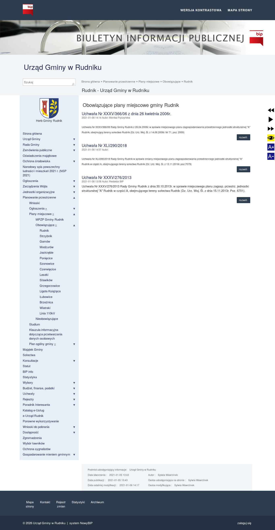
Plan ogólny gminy (42, 344)
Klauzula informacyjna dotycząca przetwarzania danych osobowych (45, 334)
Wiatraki (45, 308)
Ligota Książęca (50, 291)
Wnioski (34, 203)
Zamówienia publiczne (37, 150)
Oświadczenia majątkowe (40, 155)
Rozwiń (243, 137)
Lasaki (44, 274)
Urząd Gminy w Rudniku (63, 67)
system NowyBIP (81, 523)
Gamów (45, 241)
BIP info (28, 371)
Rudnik (188, 81)
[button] (271, 110)
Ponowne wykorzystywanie (41, 421)
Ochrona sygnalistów (37, 449)
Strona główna (90, 81)
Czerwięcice (48, 269)
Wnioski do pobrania (36, 427)
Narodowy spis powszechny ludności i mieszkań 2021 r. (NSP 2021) (44, 170)
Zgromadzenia (32, 438)
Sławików (46, 280)
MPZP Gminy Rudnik (50, 219)
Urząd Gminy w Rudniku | (51, 523)
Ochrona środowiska (36, 161)
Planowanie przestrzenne (119, 81)
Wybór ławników (34, 443)
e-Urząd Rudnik (33, 415)
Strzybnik (46, 236)
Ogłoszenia (30, 181)
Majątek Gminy (33, 349)
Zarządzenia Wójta (35, 186)
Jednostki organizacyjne (39, 192)
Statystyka (30, 377)
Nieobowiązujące (47, 318)
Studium (34, 324)
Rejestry (28, 399)
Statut (26, 366)
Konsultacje (30, 360)
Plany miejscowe (149, 81)
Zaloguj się (244, 523)
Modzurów (47, 247)
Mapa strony (240, 10)
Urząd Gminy (31, 139)
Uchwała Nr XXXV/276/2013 (106, 177)
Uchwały (29, 393)
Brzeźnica (46, 302)
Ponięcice (46, 258)
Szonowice (47, 263)
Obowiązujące (172, 81)
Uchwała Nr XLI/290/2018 (104, 145)
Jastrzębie (46, 252)
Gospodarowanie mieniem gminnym (46, 454)
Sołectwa (29, 355)
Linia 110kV (47, 313)
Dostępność (31, 432)
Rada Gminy (31, 144)
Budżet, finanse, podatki (38, 388)
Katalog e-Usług (33, 410)
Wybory (28, 382)
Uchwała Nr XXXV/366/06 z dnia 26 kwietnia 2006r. (126, 113)
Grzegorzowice (50, 285)
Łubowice (46, 296)
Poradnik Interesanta (36, 404)
